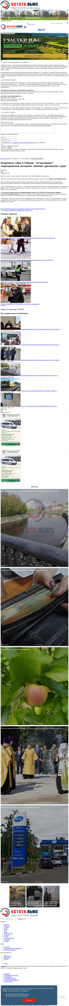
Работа (6, 929)
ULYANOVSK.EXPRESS (11, 980)
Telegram (7, 957)
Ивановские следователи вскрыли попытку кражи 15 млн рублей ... (40, 360)
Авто (5, 930)
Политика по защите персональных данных (40, 984)
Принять (29, 1000)
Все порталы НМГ (6, 971)
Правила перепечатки (10, 950)
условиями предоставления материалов (23, 142)
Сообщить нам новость (37, 158)
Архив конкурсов (9, 938)
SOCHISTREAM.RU (10, 978)
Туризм (6, 936)
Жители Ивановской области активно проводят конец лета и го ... (40, 375)
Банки (6, 932)
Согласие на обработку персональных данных (14, 984)
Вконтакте (8, 955)
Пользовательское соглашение (12, 948)
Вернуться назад (5, 158)
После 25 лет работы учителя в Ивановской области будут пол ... (39, 406)
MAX (6, 959)
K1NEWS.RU (8, 977)
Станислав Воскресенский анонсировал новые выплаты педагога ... (40, 344)
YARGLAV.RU (8, 981)
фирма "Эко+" (29, 210)
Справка (6, 927)
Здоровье (6, 935)
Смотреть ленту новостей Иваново (35, 209)
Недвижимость (8, 933)
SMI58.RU (7, 974)
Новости (6, 924)
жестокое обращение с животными (14, 210)
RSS (6, 963)
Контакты (7, 947)
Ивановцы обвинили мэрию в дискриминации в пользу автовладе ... (41, 329)
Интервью (7, 926)
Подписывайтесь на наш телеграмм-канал (13, 209)
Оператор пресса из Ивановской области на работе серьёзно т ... (39, 391)
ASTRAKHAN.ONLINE (11, 975)
